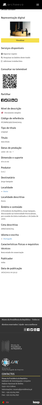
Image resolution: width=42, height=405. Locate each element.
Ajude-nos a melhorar (28, 324)
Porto (5, 191)
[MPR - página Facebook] (28, 329)
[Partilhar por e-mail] (16, 100)
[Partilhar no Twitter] (6, 100)
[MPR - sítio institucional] (25, 329)
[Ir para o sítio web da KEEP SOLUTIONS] (36, 402)
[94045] (20, 29)
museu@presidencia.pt (22, 389)
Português (7, 239)
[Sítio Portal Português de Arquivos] (12, 364)
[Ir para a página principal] (11, 4)
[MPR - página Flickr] (38, 329)
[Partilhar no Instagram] (9, 100)
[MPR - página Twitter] (32, 329)
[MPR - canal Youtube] (35, 329)
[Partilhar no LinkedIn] (13, 100)
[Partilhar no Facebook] (2, 100)
